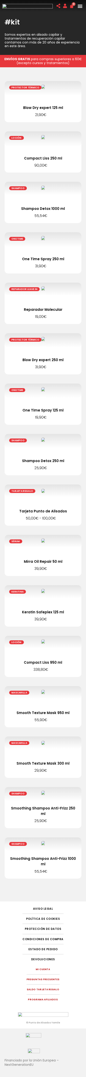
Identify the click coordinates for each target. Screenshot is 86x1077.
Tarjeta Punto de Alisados (43, 511)
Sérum (15, 541)
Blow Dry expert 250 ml (43, 359)
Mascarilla (19, 692)
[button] (80, 6)
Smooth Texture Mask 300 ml (43, 763)
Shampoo (18, 188)
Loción (16, 138)
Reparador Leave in (24, 289)
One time (17, 239)
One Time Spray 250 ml (43, 259)
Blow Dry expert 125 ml (43, 107)
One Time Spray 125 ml (43, 410)
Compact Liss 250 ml (43, 158)
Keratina (17, 591)
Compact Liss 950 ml (43, 662)
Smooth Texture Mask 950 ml (43, 712)
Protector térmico (25, 87)
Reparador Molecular (43, 309)
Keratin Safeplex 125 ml (43, 612)
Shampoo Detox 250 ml (43, 460)
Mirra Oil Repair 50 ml (43, 561)
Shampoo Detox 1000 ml (43, 208)
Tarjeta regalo (22, 491)
